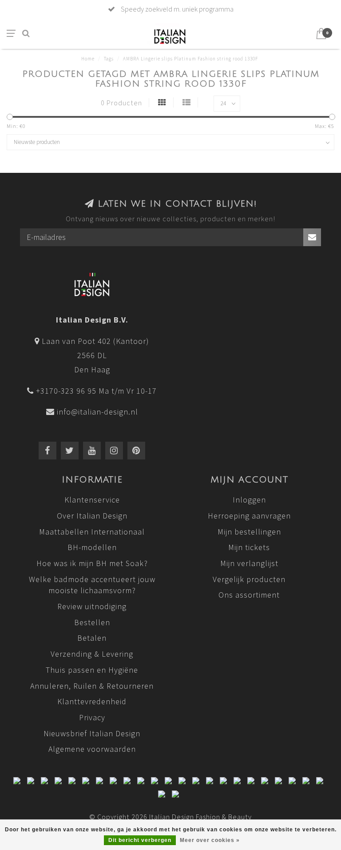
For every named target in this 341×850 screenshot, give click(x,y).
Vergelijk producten (249, 579)
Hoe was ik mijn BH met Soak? (92, 563)
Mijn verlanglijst (249, 563)
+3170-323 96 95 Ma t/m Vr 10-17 (96, 391)
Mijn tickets (249, 547)
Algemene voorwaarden (92, 749)
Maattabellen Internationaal (92, 532)
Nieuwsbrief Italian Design (92, 733)
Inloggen (249, 500)
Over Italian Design (92, 516)
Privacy (92, 717)
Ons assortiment (249, 595)
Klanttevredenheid (92, 701)
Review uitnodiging (92, 606)
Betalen (92, 638)
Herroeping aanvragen (249, 516)
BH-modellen (92, 547)
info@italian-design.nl (97, 412)
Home (88, 59)
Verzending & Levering (92, 654)
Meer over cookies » (210, 840)
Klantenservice (92, 500)
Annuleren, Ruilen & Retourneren (92, 686)
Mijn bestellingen (249, 532)
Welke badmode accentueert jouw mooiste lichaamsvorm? (92, 585)
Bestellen (92, 622)
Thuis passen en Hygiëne (92, 670)
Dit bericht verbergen (139, 840)
